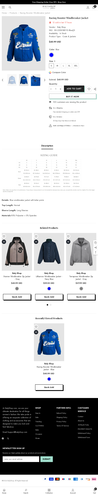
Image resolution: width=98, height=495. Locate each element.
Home (4, 13)
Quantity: (53, 84)
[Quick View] (4, 242)
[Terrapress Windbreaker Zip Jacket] (81, 252)
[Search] (10, 7)
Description (47, 145)
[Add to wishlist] (89, 89)
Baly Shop (61, 27)
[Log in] (88, 7)
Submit (47, 459)
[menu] (3, 7)
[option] (23, 43)
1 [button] (47, 305)
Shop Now (62, 2)
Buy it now (72, 96)
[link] (25, 491)
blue (49, 379)
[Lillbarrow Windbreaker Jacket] (49, 252)
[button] (2, 80)
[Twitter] (8, 438)
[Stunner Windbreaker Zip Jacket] (17, 252)
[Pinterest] (3, 438)
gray (17, 288)
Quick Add (17, 297)
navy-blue (49, 288)
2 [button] (50, 305)
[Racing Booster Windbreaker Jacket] (49, 342)
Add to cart (74, 88)
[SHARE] (94, 89)
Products (13, 13)
